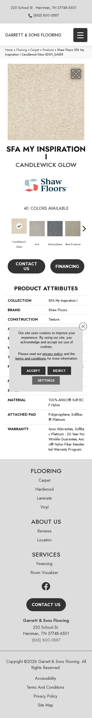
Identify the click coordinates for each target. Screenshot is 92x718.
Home (9, 50)
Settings (46, 380)
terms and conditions (30, 358)
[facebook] (46, 586)
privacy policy (52, 354)
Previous (8, 225)
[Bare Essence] (73, 228)
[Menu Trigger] (80, 35)
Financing (67, 266)
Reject (59, 370)
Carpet (34, 50)
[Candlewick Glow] (19, 226)
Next (84, 225)
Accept (33, 370)
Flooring (21, 50)
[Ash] (37, 228)
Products (48, 50)
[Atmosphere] (55, 228)
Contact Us (26, 266)
